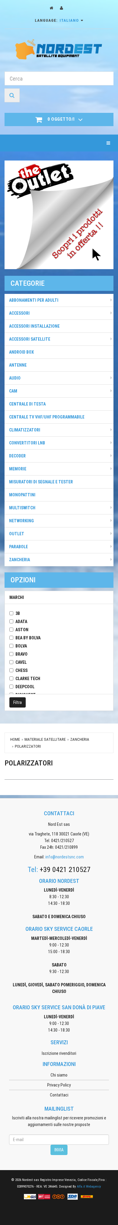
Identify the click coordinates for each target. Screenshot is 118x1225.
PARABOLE (18, 546)
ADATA (21, 621)
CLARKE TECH (27, 678)
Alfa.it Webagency (89, 1186)
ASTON (21, 629)
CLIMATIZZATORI (24, 430)
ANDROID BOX (21, 352)
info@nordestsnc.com (64, 856)
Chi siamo (59, 1075)
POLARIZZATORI (28, 746)
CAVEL (21, 662)
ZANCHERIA (19, 559)
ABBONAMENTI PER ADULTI (33, 300)
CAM (13, 391)
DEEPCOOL (24, 686)
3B (17, 613)
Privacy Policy (59, 1085)
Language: (57, 20)
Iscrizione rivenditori (59, 1053)
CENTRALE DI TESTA (27, 404)
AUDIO (15, 378)
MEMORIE (17, 468)
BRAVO (21, 654)
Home (15, 739)
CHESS (21, 670)
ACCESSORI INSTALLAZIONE (34, 326)
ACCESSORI (19, 313)
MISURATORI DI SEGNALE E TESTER (41, 481)
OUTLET (16, 533)
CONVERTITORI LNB (27, 443)
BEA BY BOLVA (28, 637)
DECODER (17, 455)
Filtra (17, 702)
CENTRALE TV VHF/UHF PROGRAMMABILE (46, 417)
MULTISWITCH (22, 507)
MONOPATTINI (22, 494)
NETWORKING (21, 520)
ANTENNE (18, 365)
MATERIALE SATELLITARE (45, 739)
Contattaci (59, 1095)
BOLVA (21, 646)
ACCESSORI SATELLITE (29, 339)
